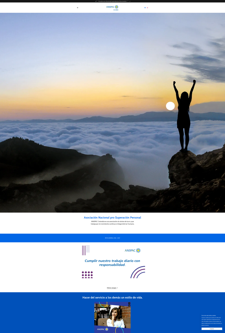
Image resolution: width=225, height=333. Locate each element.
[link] (112, 7)
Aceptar (212, 328)
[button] (77, 7)
